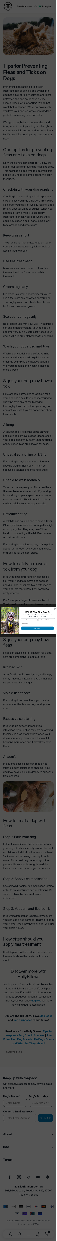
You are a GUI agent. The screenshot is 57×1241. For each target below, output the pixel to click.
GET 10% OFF (36, 628)
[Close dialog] (53, 608)
